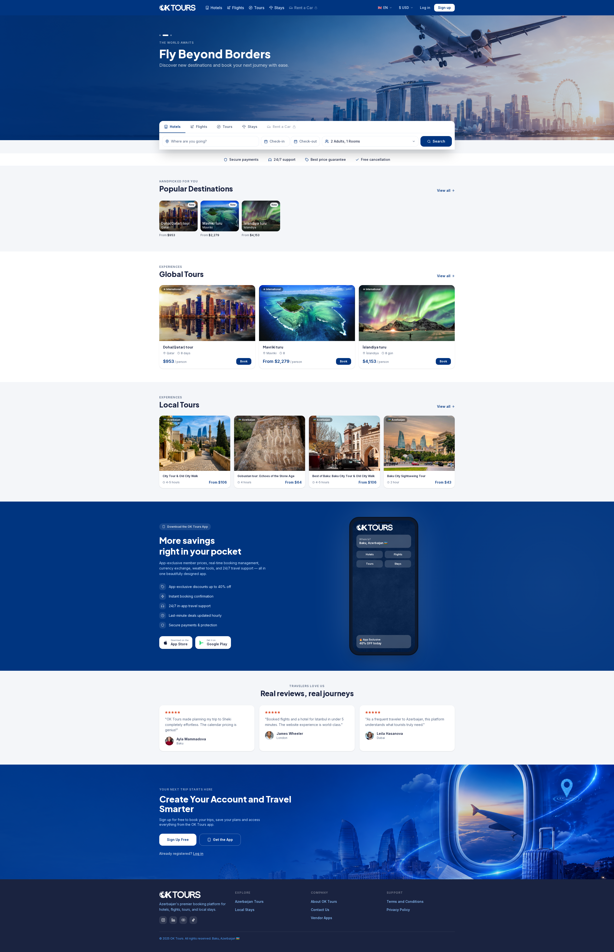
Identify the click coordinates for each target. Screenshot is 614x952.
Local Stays (244, 910)
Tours (259, 7)
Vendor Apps (321, 918)
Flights (238, 7)
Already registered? (181, 853)
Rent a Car (303, 7)
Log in (425, 8)
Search (439, 141)
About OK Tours (324, 901)
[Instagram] (163, 920)
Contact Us (320, 910)
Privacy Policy (398, 910)
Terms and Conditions (405, 901)
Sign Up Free (178, 840)
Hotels (216, 7)
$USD (404, 8)
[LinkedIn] (173, 920)
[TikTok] (193, 920)
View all (443, 190)
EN (383, 8)
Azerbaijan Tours (249, 901)
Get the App (223, 840)
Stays (279, 7)
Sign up (444, 8)
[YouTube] (183, 920)
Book (244, 361)
